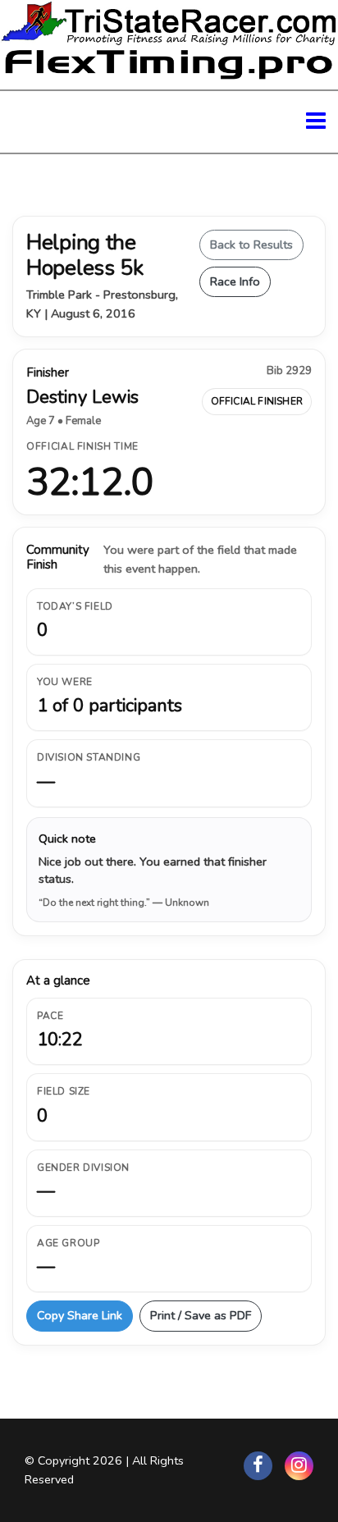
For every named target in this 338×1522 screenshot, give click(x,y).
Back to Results (251, 244)
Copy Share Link (79, 1315)
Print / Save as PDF (200, 1315)
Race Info (235, 281)
